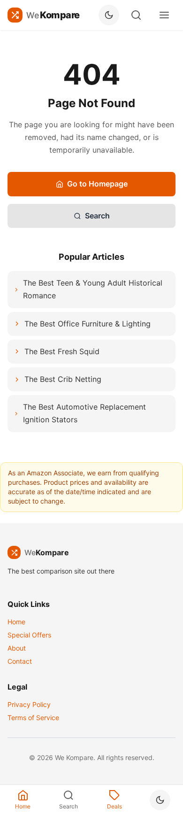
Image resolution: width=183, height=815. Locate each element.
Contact (20, 661)
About (17, 648)
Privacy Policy (29, 704)
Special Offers (29, 635)
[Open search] (136, 15)
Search (97, 215)
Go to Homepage (97, 183)
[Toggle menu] (164, 15)
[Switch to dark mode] (109, 15)
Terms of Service (33, 718)
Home (16, 622)
